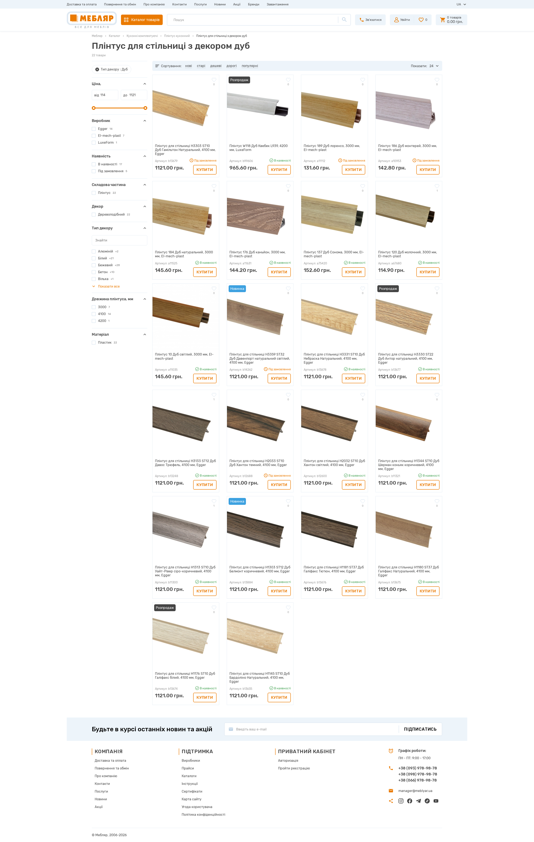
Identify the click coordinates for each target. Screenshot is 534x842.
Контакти (179, 4)
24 (431, 66)
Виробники (191, 761)
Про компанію (154, 4)
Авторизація (288, 761)
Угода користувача (197, 807)
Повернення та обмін (120, 4)
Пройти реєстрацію (294, 768)
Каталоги (189, 776)
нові (188, 66)
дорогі (232, 66)
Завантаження (277, 4)
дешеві (216, 66)
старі (201, 66)
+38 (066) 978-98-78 (417, 780)
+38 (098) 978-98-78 (417, 774)
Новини (220, 4)
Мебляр (97, 36)
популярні (250, 66)
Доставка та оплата (82, 4)
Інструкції (190, 784)
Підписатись (420, 729)
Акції (237, 4)
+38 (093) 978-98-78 (417, 768)
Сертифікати (192, 791)
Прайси (188, 768)
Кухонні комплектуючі (142, 36)
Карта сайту (192, 799)
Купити (204, 169)
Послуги (200, 4)
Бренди (253, 4)
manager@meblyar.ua (415, 791)
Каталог (114, 36)
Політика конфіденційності (203, 815)
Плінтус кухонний (177, 36)
